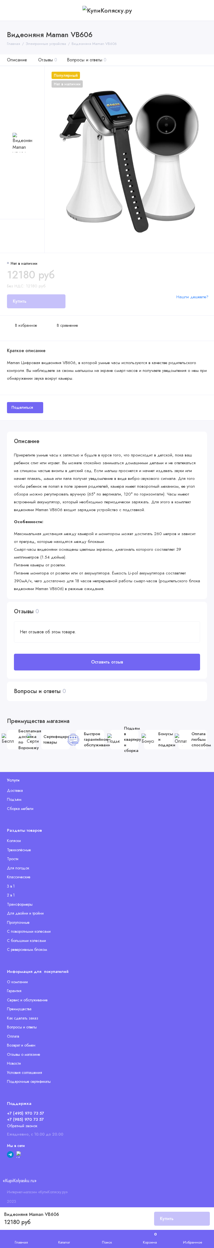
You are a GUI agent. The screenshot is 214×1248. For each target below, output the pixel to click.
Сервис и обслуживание (27, 1000)
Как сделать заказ (22, 1018)
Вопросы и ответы (86, 60)
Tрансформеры (20, 904)
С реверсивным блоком (27, 949)
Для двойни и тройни (25, 913)
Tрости (12, 859)
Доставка (15, 790)
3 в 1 (11, 886)
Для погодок (18, 868)
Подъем (14, 799)
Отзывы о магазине (23, 1054)
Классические (18, 877)
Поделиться (22, 407)
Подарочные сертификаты (29, 1081)
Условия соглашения (24, 1072)
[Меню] (10, 10)
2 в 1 (11, 895)
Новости (14, 1063)
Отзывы (47, 60)
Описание (17, 60)
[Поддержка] (203, 10)
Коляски (14, 840)
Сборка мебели (20, 808)
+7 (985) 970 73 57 (25, 1119)
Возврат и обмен (21, 1045)
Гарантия (14, 991)
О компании (17, 982)
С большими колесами (26, 940)
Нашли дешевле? (192, 297)
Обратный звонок (22, 1126)
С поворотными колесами (29, 931)
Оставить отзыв (107, 662)
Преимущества (19, 1009)
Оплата (13, 1036)
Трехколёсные (19, 850)
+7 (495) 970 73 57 (25, 1113)
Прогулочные (18, 922)
